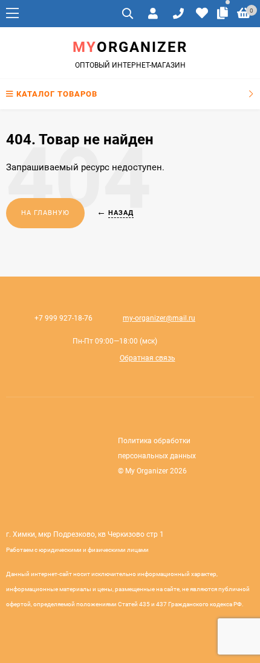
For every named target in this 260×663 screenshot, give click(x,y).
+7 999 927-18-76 (63, 318)
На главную (45, 213)
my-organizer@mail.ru (159, 318)
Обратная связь (147, 358)
